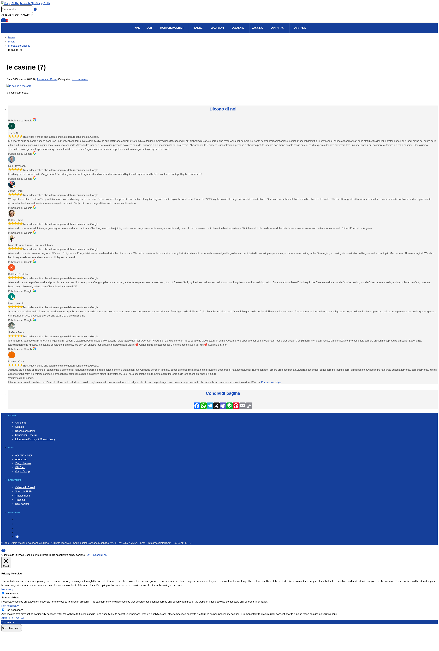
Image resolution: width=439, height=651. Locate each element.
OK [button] (89, 554)
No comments (80, 79)
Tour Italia (299, 27)
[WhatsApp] (203, 405)
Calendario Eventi (25, 487)
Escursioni (217, 27)
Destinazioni (22, 503)
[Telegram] (210, 405)
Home (137, 27)
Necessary (11, 593)
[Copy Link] (249, 405)
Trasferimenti (22, 495)
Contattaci (277, 27)
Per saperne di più (271, 382)
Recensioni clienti (25, 430)
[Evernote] (229, 405)
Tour (148, 27)
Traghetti (20, 499)
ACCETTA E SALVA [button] (12, 618)
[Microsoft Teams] (17, 536)
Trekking (197, 27)
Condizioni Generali (26, 434)
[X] (216, 405)
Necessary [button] (7, 589)
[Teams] (223, 405)
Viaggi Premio (23, 463)
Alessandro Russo (47, 79)
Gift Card (20, 467)
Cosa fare (238, 27)
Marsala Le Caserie (19, 45)
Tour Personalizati (171, 27)
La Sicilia (257, 27)
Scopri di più (100, 554)
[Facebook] (197, 405)
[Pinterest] (236, 405)
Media (11, 41)
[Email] (242, 405)
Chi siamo (20, 422)
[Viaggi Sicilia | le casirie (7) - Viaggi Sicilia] (25, 3)
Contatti (19, 426)
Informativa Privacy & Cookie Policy (35, 439)
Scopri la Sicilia (23, 491)
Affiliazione (21, 459)
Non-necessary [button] (10, 605)
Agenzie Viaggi (23, 455)
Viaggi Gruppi (22, 471)
